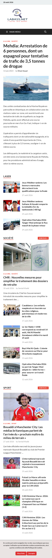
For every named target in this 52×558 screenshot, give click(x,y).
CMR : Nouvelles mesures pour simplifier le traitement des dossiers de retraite (25, 281)
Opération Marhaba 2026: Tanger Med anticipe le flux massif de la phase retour (35, 223)
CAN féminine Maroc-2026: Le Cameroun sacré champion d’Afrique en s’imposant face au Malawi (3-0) (35, 501)
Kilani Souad (22, 71)
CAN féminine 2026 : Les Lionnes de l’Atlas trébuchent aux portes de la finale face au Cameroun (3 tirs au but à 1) (35, 523)
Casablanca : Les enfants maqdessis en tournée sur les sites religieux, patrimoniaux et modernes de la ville (34, 311)
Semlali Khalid (23, 288)
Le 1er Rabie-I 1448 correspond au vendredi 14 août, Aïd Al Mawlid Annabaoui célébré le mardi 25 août (35, 332)
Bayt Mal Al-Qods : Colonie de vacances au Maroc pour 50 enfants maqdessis (35, 351)
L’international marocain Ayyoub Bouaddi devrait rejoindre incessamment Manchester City (33, 462)
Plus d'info (21, 553)
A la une (6, 41)
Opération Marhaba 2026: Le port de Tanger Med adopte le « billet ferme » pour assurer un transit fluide (34, 369)
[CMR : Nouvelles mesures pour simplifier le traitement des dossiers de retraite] (26, 244)
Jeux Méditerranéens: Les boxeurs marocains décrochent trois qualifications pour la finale (34, 186)
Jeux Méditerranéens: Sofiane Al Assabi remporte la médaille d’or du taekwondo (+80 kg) (35, 205)
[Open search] (45, 32)
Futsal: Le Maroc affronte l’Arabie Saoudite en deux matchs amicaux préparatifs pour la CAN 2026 (35, 481)
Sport (14, 423)
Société (14, 41)
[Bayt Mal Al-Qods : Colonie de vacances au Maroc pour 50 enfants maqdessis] (11, 348)
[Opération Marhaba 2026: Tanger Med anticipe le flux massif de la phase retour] (11, 220)
